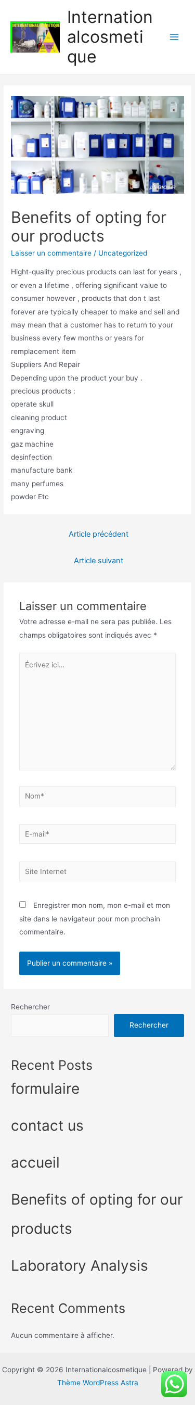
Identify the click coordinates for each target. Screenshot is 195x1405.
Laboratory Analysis (79, 1265)
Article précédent (98, 534)
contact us (47, 1125)
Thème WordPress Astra (97, 1382)
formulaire (45, 1088)
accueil (35, 1162)
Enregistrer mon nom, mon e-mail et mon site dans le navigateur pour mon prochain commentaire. (94, 918)
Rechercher (30, 1007)
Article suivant (98, 560)
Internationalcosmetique (110, 37)
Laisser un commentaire (51, 253)
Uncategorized (122, 253)
